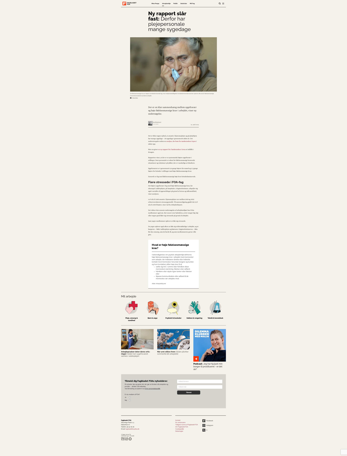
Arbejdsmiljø (166, 3)
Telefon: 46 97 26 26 (127, 427)
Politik (175, 3)
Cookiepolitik (179, 429)
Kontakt (177, 420)
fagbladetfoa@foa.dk (132, 429)
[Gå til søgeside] (220, 3)
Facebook (209, 421)
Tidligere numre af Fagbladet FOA (186, 425)
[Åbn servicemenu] (223, 4)
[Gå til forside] (130, 3)
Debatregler (179, 431)
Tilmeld (188, 392)
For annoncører (180, 422)
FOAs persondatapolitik (152, 389)
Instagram (209, 425)
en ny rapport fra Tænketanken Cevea (172, 149)
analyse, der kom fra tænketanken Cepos (181, 141)
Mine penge (155, 3)
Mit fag (192, 3)
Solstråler (183, 3)
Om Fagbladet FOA (181, 427)
